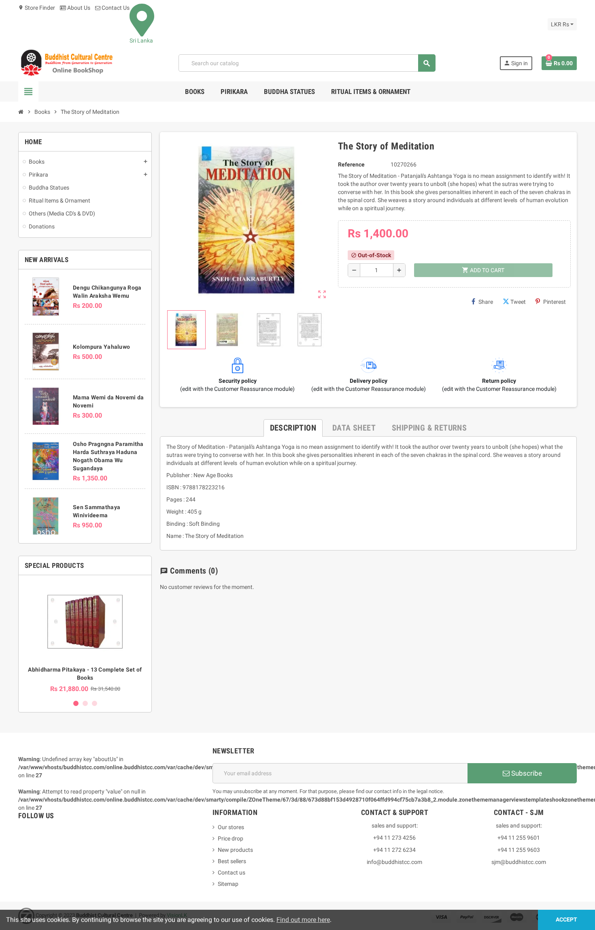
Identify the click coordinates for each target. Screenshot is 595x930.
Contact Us (115, 7)
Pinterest (554, 302)
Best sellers (232, 861)
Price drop (230, 838)
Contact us (231, 872)
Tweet (518, 302)
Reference (351, 164)
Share (485, 302)
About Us (78, 7)
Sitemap (228, 884)
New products (235, 850)
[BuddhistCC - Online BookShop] (66, 63)
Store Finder (36, 7)
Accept (566, 919)
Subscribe (526, 773)
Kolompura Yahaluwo (101, 346)
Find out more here (303, 920)
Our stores (231, 827)
